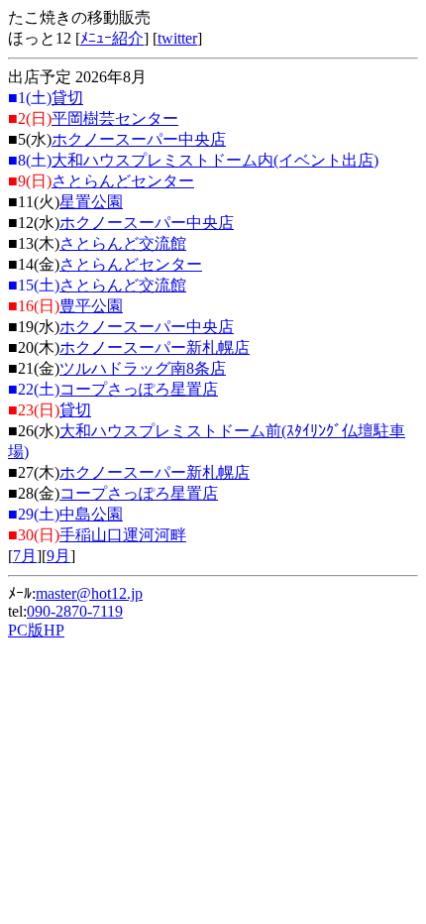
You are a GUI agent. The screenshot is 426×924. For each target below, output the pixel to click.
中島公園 (91, 514)
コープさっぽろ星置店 (138, 389)
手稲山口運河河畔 (122, 534)
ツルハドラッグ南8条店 (142, 368)
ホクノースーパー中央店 (139, 139)
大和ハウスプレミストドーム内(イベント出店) (215, 160)
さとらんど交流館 (122, 243)
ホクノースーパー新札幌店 (154, 347)
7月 (25, 555)
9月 (58, 555)
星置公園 (91, 201)
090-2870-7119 (75, 611)
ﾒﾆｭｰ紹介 (112, 38)
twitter (177, 38)
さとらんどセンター (123, 181)
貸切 (67, 97)
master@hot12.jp (89, 593)
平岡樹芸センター (115, 118)
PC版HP (36, 630)
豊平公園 (91, 305)
